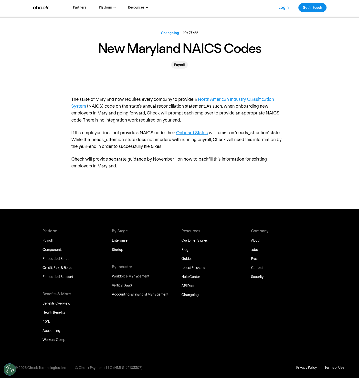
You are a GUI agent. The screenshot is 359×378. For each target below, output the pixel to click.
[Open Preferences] (10, 369)
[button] (107, 7)
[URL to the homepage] (41, 7)
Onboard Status (192, 132)
